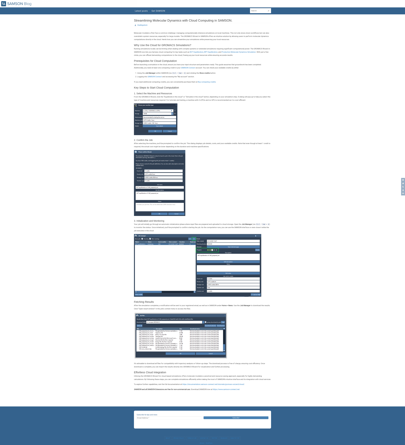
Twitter (214, 438)
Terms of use (192, 438)
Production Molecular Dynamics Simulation (239, 52)
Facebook (224, 438)
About (168, 438)
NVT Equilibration (196, 52)
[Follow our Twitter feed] (402, 183)
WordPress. (209, 443)
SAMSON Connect (188, 68)
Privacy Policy (178, 438)
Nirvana (202, 443)
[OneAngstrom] (402, 190)
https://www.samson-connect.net (226, 389)
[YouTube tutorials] (402, 180)
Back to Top (235, 438)
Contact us (204, 438)
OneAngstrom (142, 25)
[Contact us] (402, 193)
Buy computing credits (207, 82)
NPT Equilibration (211, 52)
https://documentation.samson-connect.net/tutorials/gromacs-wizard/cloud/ (213, 384)
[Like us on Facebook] (402, 187)
